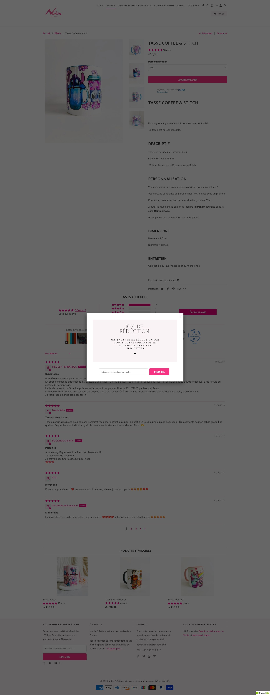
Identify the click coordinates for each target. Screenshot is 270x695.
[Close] (180, 316)
